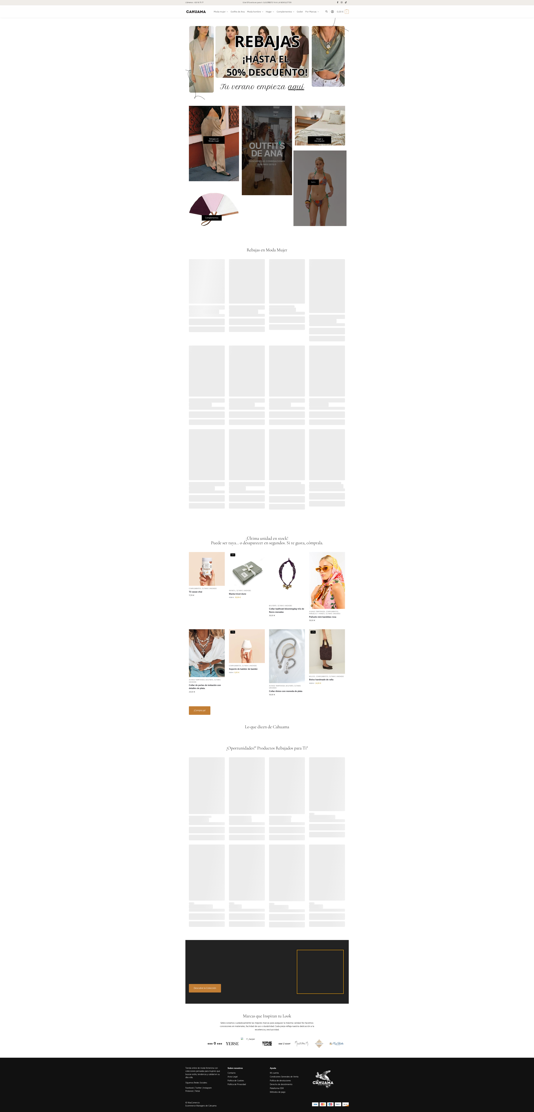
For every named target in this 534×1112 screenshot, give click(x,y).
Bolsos (312, 676)
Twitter (198, 1087)
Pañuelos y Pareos (317, 614)
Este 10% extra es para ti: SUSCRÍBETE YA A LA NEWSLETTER (267, 2)
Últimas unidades (209, 588)
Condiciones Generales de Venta (284, 1076)
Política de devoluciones (280, 1080)
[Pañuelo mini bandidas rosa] (327, 580)
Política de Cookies (236, 1080)
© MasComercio (192, 1102)
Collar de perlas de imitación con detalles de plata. (205, 687)
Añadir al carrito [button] (206, 601)
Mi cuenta (274, 1073)
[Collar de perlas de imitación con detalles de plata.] (207, 653)
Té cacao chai (195, 592)
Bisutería (273, 606)
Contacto (232, 1073)
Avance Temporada (317, 612)
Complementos (195, 588)
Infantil (232, 591)
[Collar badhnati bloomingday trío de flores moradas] (287, 577)
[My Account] (332, 11)
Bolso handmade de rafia (321, 679)
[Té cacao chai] (207, 569)
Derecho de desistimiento (281, 1084)
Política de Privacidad (237, 1084)
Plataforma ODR (277, 1088)
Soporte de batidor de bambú (243, 669)
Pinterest (189, 1091)
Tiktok (197, 1091)
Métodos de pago (277, 1092)
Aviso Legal (232, 1076)
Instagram (207, 1087)
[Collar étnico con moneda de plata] (287, 656)
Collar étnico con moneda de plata (285, 691)
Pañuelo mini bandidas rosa (322, 617)
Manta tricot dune (237, 594)
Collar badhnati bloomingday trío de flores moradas (286, 610)
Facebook (189, 1087)
